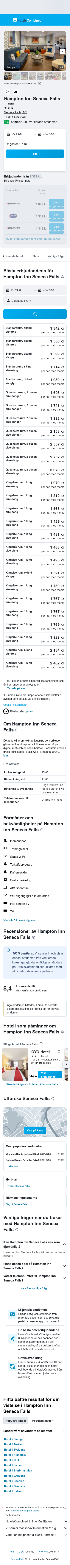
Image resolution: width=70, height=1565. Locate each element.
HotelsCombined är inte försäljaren (29, 1521)
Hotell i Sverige (13, 1439)
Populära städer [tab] (42, 1420)
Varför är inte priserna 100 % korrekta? (31, 1535)
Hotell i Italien (13, 1491)
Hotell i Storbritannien (18, 1470)
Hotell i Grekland (14, 1475)
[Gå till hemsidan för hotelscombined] (27, 20)
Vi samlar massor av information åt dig (31, 1528)
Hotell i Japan (13, 1465)
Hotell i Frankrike (15, 1455)
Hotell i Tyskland (14, 1449)
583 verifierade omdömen (40, 122)
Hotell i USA (11, 1460)
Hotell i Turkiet (13, 1444)
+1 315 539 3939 (15, 116)
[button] (6, 20)
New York (44, 1551)
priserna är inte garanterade (25, 1510)
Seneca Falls (17, 1559)
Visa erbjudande (48, 1074)
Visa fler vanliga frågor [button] (35, 1288)
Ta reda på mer (16, 688)
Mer (5, 755)
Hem (12, 1551)
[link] (32, 1084)
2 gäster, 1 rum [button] (17, 144)
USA (21, 1551)
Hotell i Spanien (14, 1481)
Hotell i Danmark (14, 1486)
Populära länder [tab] (16, 1420)
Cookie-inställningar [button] (15, 704)
